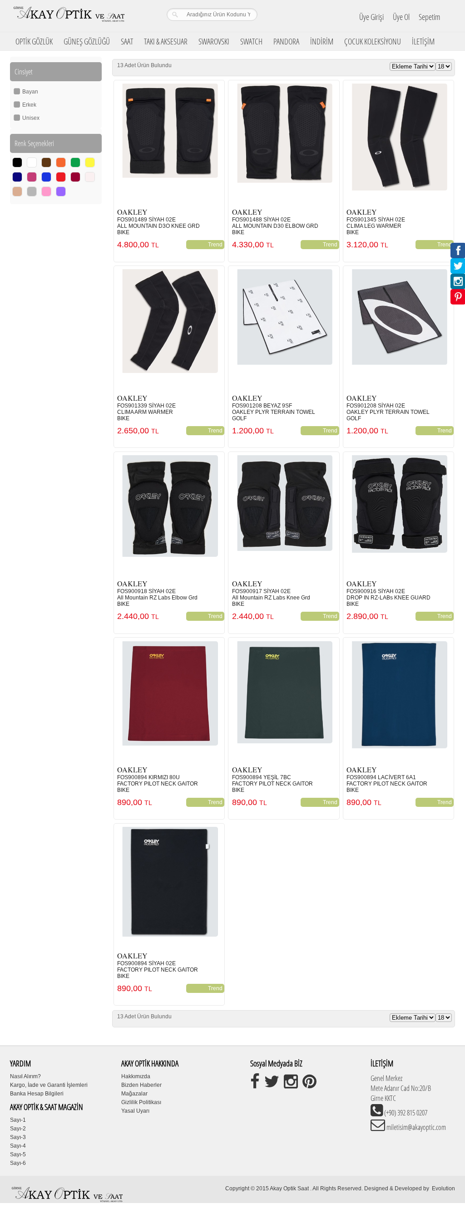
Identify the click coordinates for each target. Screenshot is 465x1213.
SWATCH (251, 41)
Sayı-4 (18, 1146)
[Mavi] (46, 177)
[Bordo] (75, 177)
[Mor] (31, 177)
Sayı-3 (18, 1137)
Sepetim (429, 16)
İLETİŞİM (423, 41)
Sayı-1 (18, 1120)
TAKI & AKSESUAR (166, 41)
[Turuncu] (60, 162)
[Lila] (60, 191)
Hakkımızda (135, 1076)
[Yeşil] (75, 162)
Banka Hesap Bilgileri (37, 1093)
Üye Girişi (371, 16)
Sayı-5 (18, 1154)
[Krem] (89, 177)
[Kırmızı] (60, 177)
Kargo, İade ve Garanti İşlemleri (49, 1085)
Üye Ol (401, 16)
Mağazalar (134, 1093)
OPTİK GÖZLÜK (34, 41)
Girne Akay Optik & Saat (68, 16)
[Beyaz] (31, 162)
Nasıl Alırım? (25, 1076)
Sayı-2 (18, 1128)
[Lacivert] (17, 177)
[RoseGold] (17, 191)
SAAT (127, 41)
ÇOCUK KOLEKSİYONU (372, 41)
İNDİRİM (321, 41)
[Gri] (31, 191)
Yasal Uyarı (135, 1111)
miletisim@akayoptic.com (415, 1127)
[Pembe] (46, 191)
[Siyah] (17, 162)
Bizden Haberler (141, 1085)
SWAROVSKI (213, 41)
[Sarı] (89, 162)
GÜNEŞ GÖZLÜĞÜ (87, 41)
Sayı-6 (18, 1163)
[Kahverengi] (46, 162)
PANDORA (286, 41)
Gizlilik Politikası (141, 1102)
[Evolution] (431, 1188)
